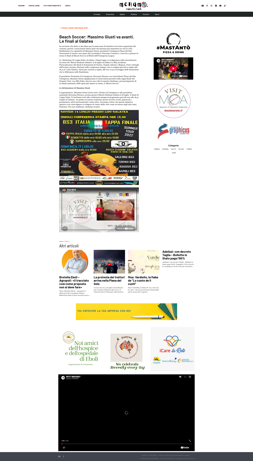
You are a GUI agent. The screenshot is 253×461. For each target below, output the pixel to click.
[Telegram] (216, 6)
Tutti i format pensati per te (52, 6)
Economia (110, 14)
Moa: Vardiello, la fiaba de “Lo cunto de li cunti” (143, 280)
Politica (134, 14)
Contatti (67, 6)
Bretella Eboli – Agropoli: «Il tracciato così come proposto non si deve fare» (74, 282)
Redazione (21, 6)
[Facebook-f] (207, 6)
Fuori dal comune (34, 6)
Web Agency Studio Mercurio (186, 459)
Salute (122, 14)
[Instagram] (211, 6)
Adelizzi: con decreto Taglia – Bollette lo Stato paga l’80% (176, 255)
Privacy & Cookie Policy (167, 459)
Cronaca (97, 14)
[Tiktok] (225, 6)
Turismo (146, 14)
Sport (157, 14)
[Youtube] (203, 6)
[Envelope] (220, 6)
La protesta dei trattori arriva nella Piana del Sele (109, 280)
